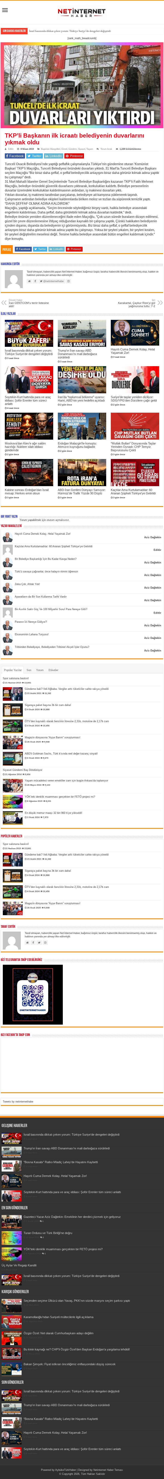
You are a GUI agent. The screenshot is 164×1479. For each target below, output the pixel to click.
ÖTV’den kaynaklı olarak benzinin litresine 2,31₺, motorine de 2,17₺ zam (67, 721)
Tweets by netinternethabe (18, 1101)
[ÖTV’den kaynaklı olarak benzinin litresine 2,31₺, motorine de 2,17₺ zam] (13, 726)
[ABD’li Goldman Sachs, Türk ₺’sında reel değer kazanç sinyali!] (13, 758)
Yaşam (89, 149)
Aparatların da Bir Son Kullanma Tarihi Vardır (41, 596)
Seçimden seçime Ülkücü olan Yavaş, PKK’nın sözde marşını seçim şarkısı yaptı (77, 1300)
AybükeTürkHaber (65, 1469)
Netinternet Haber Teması (108, 1469)
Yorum (40, 670)
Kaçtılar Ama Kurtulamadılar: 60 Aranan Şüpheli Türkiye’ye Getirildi (133, 491)
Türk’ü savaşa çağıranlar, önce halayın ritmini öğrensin (46, 571)
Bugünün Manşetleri (50, 149)
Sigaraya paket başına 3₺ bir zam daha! (48, 705)
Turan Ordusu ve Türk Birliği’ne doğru (48, 1233)
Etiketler (53, 670)
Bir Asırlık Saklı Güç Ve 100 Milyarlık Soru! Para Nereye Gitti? (51, 609)
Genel (64, 149)
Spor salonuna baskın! (16, 678)
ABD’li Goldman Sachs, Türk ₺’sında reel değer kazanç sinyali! (61, 753)
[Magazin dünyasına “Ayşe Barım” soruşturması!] (13, 742)
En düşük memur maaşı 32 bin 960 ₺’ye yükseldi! (53, 812)
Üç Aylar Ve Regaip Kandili (19, 1265)
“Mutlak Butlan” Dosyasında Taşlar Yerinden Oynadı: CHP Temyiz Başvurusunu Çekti (133, 447)
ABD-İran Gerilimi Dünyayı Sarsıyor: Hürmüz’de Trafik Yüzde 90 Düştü (81, 491)
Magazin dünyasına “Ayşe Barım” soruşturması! (52, 737)
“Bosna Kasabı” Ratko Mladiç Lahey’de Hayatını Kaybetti (61, 1162)
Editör (11, 149)
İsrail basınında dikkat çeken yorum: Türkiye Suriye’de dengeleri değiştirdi (70, 31)
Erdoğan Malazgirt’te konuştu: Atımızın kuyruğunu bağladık (77, 445)
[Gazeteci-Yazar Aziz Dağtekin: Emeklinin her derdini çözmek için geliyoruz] (12, 1222)
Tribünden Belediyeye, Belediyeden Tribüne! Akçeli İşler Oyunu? (52, 646)
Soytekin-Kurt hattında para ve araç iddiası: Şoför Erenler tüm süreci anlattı (28, 400)
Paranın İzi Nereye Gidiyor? (31, 621)
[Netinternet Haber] (82, 11)
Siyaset (81, 149)
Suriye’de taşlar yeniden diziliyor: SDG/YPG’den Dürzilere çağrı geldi (134, 398)
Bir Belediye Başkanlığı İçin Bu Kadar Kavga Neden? (45, 558)
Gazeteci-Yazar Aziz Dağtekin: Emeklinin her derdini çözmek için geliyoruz (72, 1216)
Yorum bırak (106, 149)
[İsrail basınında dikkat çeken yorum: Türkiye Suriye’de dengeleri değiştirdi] (12, 1279)
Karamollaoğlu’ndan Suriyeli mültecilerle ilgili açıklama (58, 1317)
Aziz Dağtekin (152, 537)
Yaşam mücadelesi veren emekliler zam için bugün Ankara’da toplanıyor (66, 780)
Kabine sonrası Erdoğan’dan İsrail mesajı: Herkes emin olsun (27, 491)
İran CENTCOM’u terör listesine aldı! (29, 303)
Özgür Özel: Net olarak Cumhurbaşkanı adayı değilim (59, 1333)
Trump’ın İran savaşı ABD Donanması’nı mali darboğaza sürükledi (77, 354)
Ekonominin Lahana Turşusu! (32, 634)
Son (29, 670)
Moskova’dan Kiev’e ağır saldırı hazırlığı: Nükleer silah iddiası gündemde (25, 447)
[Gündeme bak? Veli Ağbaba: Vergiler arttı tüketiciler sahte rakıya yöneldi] (13, 694)
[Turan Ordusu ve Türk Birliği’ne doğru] (12, 1238)
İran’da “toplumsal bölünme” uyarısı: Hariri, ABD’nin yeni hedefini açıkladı (81, 398)
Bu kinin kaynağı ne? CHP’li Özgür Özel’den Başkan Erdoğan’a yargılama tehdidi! (77, 1349)
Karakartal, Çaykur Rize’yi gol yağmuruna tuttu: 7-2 (136, 303)
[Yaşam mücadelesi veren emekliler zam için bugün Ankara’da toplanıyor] (13, 785)
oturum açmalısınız (58, 519)
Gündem (72, 149)
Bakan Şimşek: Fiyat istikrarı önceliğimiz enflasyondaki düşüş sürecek (70, 1364)
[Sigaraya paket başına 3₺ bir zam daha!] (13, 710)
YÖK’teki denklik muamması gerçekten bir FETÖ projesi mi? (60, 796)
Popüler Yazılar (13, 670)
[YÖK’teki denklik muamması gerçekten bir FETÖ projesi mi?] (13, 802)
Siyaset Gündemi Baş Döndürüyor (22, 769)
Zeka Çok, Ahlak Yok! (27, 584)
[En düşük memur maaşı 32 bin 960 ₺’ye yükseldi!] (13, 818)
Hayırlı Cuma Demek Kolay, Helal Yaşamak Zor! (43, 533)
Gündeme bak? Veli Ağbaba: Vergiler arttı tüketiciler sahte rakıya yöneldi (67, 688)
